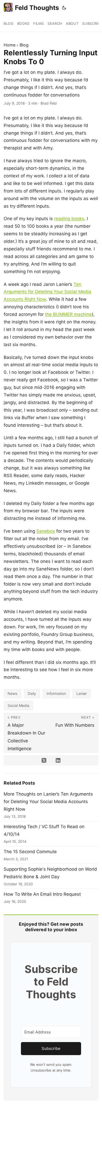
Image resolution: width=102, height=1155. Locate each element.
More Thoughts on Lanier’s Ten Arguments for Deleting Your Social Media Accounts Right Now (48, 801)
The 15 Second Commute (30, 851)
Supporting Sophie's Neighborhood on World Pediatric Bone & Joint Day (50, 873)
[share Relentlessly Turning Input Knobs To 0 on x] (44, 760)
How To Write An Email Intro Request (42, 894)
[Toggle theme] (64, 8)
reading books (69, 218)
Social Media (18, 705)
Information (56, 693)
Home (9, 44)
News (12, 693)
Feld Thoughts (37, 7)
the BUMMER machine (68, 314)
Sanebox (45, 531)
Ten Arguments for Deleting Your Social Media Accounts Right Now (47, 292)
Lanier (81, 693)
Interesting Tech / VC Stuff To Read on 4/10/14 (44, 830)
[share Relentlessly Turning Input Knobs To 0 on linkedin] (58, 760)
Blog (24, 44)
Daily (32, 693)
